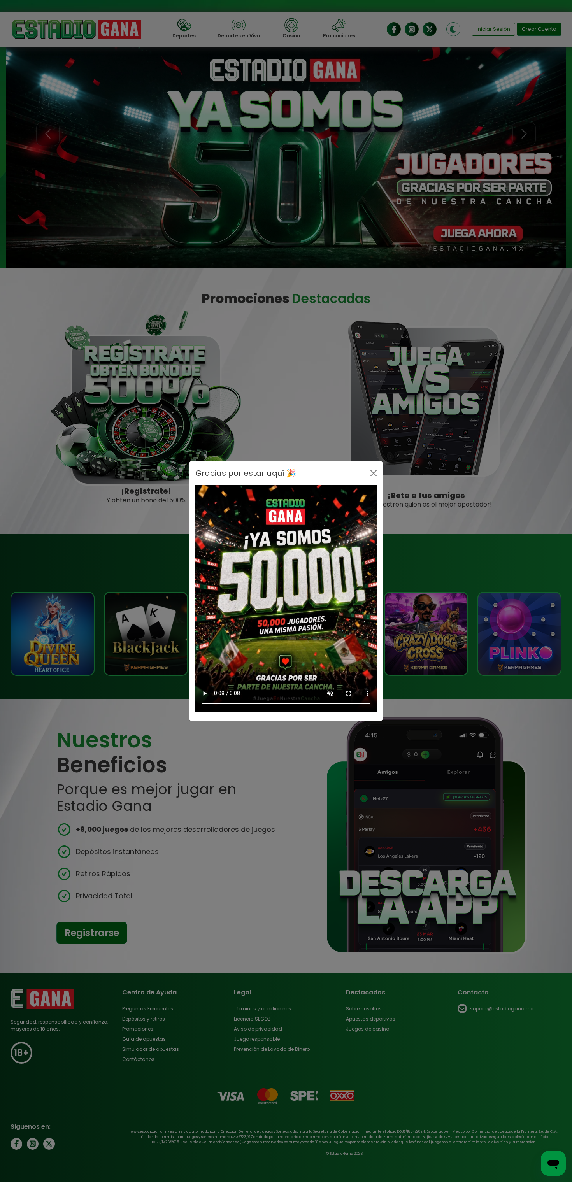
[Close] (373, 473)
